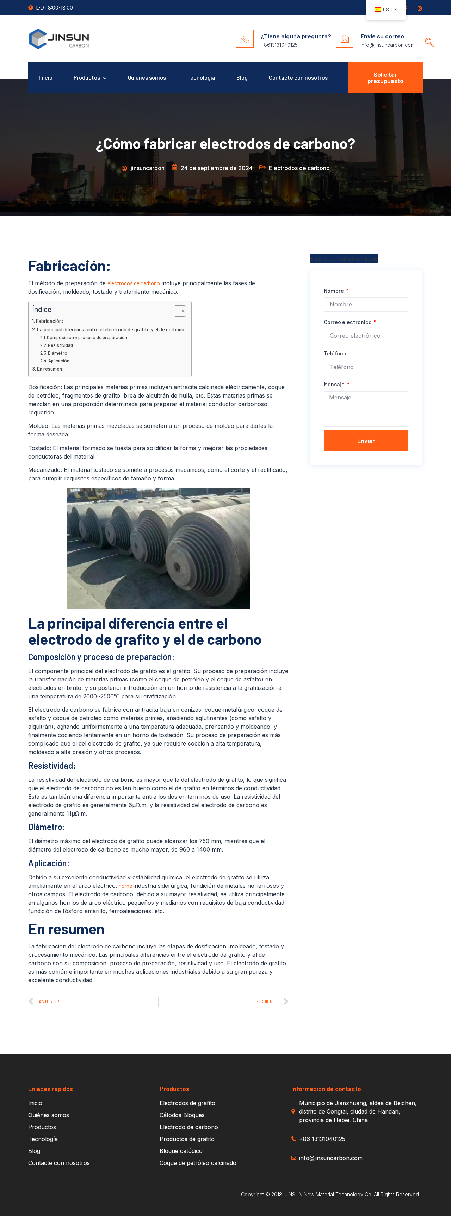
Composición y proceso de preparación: (88, 337)
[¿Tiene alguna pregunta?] (245, 39)
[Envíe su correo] (344, 39)
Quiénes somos (147, 77)
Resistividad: (61, 345)
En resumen (49, 369)
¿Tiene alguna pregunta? (296, 36)
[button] (427, 36)
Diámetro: (58, 353)
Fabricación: (49, 321)
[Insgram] (419, 8)
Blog (242, 77)
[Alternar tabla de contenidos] (176, 311)
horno (126, 885)
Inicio (45, 77)
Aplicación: (59, 360)
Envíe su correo (382, 36)
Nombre (334, 290)
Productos (87, 77)
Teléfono (335, 353)
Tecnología (201, 77)
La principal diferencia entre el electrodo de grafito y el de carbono (110, 329)
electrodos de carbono (133, 283)
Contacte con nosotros (298, 77)
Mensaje (335, 384)
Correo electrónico (348, 321)
